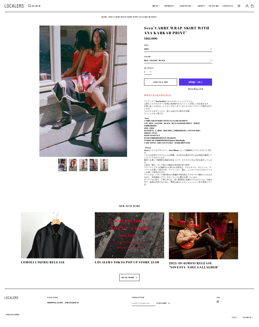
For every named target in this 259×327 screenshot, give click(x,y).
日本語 (234, 317)
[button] (252, 6)
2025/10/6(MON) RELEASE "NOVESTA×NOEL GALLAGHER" (194, 265)
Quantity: (149, 68)
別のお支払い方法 (195, 89)
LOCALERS (15, 314)
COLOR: (147, 57)
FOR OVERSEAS (72, 302)
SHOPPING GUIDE (55, 302)
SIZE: (146, 45)
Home (104, 17)
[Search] (29, 6)
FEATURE (214, 6)
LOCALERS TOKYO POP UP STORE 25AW (127, 262)
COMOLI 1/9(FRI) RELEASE (43, 262)
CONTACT (228, 6)
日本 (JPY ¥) (246, 317)
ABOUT (201, 6)
